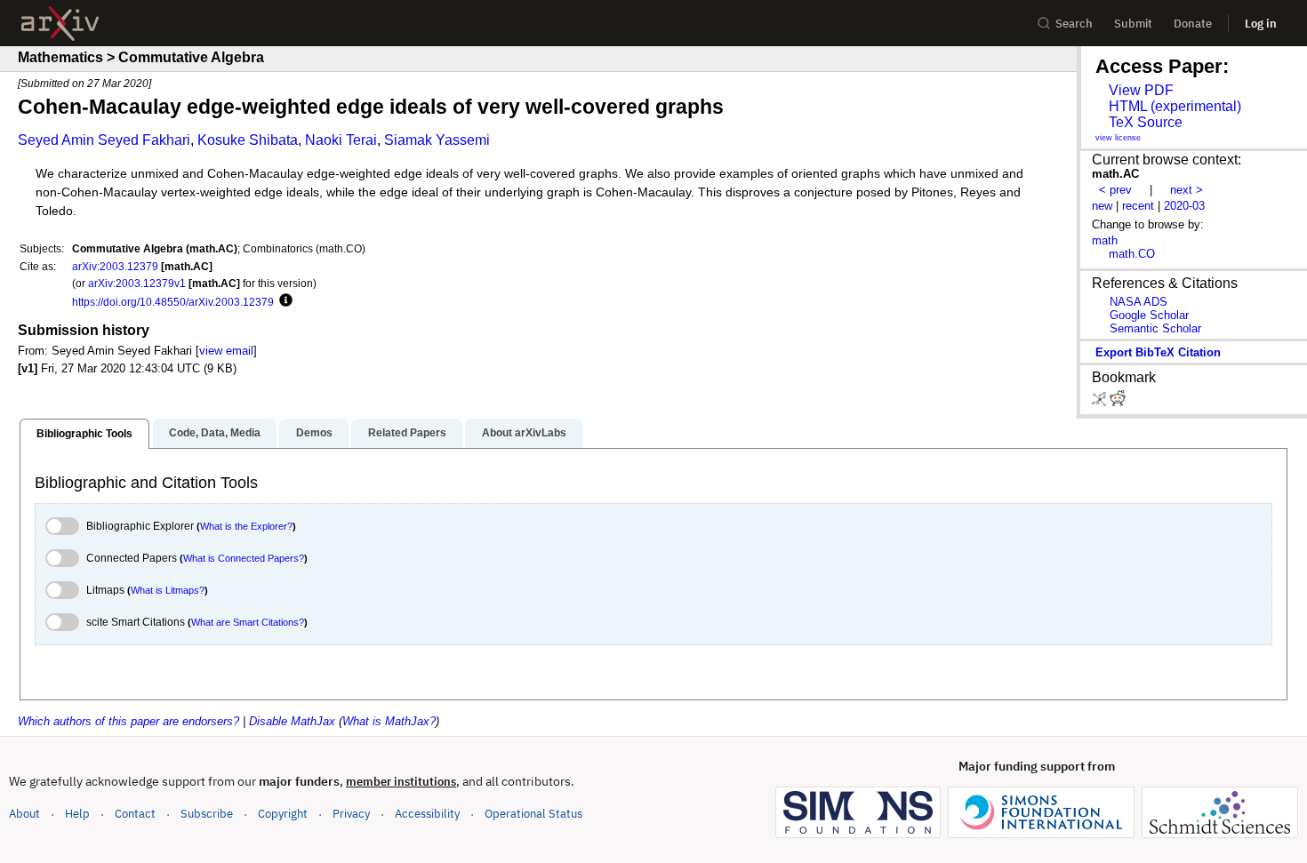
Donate (1193, 23)
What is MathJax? (389, 721)
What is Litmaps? (167, 590)
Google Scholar (1149, 315)
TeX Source (1146, 122)
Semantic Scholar (1155, 328)
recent (1138, 205)
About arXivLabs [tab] (524, 433)
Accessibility (427, 813)
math (1105, 240)
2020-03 (1184, 205)
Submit (1133, 23)
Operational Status (533, 813)
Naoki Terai (341, 140)
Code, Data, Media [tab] (215, 433)
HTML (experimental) (1175, 106)
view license (1118, 137)
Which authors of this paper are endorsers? (128, 721)
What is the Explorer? (246, 526)
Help (77, 813)
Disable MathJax (292, 721)
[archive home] (60, 23)
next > (1186, 189)
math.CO (1132, 253)
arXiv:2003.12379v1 (137, 283)
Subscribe (206, 813)
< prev (1115, 189)
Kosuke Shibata (247, 140)
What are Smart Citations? (247, 622)
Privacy (351, 813)
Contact (135, 813)
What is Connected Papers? (243, 558)
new (1102, 205)
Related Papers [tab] (407, 433)
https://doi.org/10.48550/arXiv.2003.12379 (173, 302)
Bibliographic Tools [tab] (84, 434)
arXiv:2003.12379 (115, 266)
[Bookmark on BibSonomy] (1101, 402)
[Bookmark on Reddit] (1118, 402)
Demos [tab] (314, 433)
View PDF (1141, 90)
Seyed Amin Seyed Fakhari (104, 140)
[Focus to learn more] (283, 301)
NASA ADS (1138, 301)
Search (1074, 23)
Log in (1261, 23)
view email (226, 350)
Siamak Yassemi (437, 140)
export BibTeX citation (1158, 352)
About (24, 813)
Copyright (283, 813)
